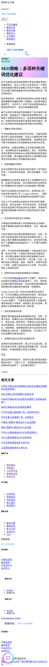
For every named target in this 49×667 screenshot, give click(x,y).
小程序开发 (12, 471)
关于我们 (11, 36)
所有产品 (11, 476)
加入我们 (11, 502)
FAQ (9, 534)
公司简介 (11, 494)
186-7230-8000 (25, 623)
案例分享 (11, 27)
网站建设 (18, 278)
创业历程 (11, 500)
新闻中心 (11, 33)
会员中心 (11, 531)
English (10, 590)
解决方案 (11, 30)
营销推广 (11, 468)
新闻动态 (11, 497)
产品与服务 (12, 24)
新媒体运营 (12, 474)
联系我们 (11, 39)
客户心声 (11, 529)
